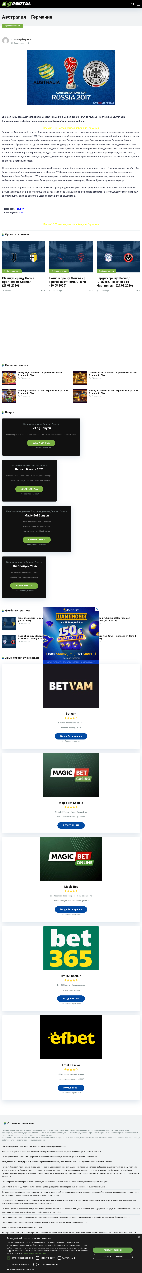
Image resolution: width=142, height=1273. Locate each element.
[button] (48, 1269)
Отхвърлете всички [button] (113, 1257)
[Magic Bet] (71, 880)
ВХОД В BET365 (71, 998)
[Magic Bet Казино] (71, 796)
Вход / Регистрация (71, 736)
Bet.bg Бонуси (41, 428)
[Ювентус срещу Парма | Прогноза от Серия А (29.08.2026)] (23, 257)
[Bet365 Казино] (71, 969)
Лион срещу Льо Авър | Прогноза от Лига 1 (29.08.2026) (112, 637)
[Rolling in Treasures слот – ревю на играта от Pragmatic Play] (80, 402)
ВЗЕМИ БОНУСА (41, 443)
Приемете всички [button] (113, 1250)
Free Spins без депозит (18, 511)
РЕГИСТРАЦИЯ (71, 825)
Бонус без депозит (40, 511)
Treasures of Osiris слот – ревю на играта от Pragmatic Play (113, 374)
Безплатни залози (32, 424)
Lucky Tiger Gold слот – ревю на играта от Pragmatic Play (41, 374)
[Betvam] (71, 707)
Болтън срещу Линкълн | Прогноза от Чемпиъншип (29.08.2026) (67, 281)
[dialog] (71, 1253)
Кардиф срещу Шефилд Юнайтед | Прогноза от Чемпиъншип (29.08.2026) (115, 281)
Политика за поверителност (35, 1253)
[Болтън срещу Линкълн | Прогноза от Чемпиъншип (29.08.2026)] (70, 257)
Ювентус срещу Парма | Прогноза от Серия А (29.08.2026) (19, 281)
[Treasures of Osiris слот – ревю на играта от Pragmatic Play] (80, 384)
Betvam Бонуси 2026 (29, 469)
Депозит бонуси (50, 424)
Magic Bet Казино (71, 803)
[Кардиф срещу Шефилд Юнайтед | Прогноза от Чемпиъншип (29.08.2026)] (118, 257)
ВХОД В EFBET (71, 1087)
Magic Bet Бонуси (37, 515)
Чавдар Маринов (23, 39)
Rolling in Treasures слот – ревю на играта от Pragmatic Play (113, 392)
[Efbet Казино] (71, 1058)
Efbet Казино (71, 1065)
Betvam (71, 713)
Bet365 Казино (71, 976)
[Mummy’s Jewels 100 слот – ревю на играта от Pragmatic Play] (9, 402)
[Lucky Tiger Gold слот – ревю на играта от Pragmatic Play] (9, 384)
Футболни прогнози (12, 26)
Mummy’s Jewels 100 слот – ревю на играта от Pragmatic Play (43, 392)
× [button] (139, 1237)
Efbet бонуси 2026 (24, 566)
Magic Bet (71, 886)
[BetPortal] (16, 4)
